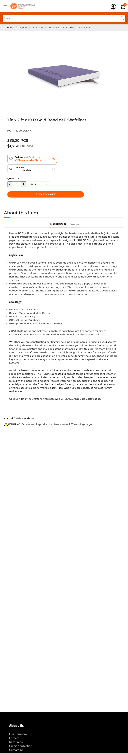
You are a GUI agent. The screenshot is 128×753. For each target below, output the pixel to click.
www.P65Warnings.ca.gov (77, 424)
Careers (14, 738)
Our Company (18, 734)
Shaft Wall (38, 27)
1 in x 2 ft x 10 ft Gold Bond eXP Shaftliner (69, 27)
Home (10, 27)
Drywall (23, 27)
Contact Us (16, 750)
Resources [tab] (74, 224)
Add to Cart (46, 194)
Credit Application (20, 746)
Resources (15, 742)
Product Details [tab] (57, 224)
